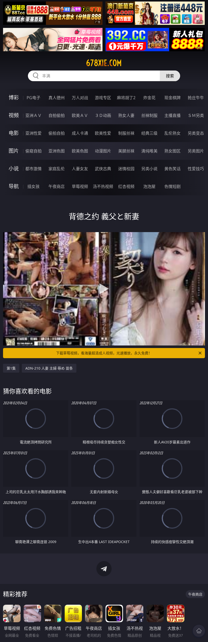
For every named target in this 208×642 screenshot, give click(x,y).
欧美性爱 (103, 133)
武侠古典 (103, 168)
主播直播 (172, 115)
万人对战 (80, 97)
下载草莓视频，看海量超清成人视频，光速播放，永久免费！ (104, 353)
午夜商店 (56, 186)
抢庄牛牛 (196, 97)
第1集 (11, 368)
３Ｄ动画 (103, 115)
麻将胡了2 (126, 97)
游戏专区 (103, 97)
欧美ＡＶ (80, 115)
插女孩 (33, 186)
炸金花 (149, 97)
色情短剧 (172, 186)
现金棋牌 (172, 97)
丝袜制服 (149, 115)
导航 (14, 186)
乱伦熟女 (172, 133)
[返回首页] (199, 631)
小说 (14, 168)
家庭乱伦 (56, 168)
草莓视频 (80, 186)
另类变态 (196, 133)
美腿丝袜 (126, 151)
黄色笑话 (172, 168)
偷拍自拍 (56, 133)
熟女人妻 (126, 115)
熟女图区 (172, 151)
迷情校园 (126, 168)
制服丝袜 (126, 133)
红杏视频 (126, 186)
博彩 (14, 97)
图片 (14, 150)
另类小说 (149, 168)
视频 (14, 115)
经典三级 (149, 133)
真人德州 (56, 97)
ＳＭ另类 (196, 115)
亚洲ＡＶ (33, 115)
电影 (14, 133)
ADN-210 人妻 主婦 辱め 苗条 (49, 368)
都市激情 (33, 168)
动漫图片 (103, 151)
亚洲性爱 (33, 133)
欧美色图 (80, 151)
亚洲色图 (56, 151)
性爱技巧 (196, 168)
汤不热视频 (103, 186)
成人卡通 (80, 133)
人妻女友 (80, 168)
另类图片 (196, 151)
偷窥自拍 (33, 151)
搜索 (170, 76)
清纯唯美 (149, 151)
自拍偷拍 (56, 115)
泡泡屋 (149, 186)
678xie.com (104, 63)
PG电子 (33, 97)
